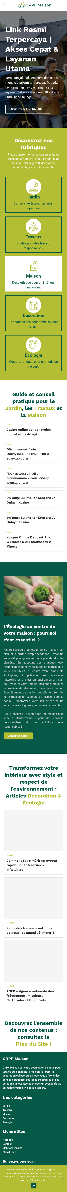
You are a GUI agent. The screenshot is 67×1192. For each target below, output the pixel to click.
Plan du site (9, 1152)
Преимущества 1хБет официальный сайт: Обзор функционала (27, 478)
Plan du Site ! (33, 1044)
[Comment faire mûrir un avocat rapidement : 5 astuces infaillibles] (33, 830)
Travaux (7, 1110)
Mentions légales (12, 1148)
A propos (8, 1140)
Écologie (10, 855)
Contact (7, 1144)
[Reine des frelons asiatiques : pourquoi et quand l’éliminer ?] (33, 898)
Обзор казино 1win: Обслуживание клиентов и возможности (27, 453)
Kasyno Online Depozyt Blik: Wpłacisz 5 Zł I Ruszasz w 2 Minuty (28, 541)
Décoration (9, 1118)
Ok (33, 1185)
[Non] (62, 1178)
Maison (7, 1114)
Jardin (9, 424)
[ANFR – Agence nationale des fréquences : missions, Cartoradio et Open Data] (33, 961)
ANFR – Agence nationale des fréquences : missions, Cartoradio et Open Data (30, 995)
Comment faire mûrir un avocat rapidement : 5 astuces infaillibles (31, 865)
